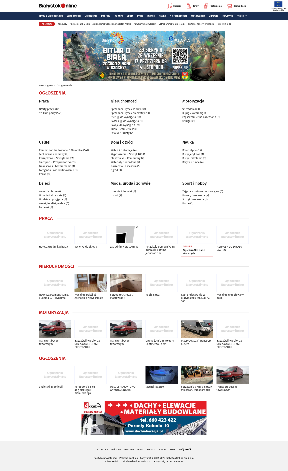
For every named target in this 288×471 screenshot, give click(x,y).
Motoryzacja (198, 15)
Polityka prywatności (105, 458)
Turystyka (227, 15)
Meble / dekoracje (122, 150)
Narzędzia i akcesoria (124, 166)
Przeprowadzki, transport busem (196, 342)
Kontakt (151, 449)
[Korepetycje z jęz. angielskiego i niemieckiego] (90, 375)
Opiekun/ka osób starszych (194, 252)
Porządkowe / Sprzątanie (54, 158)
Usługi (186, 121)
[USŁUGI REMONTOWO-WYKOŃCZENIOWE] (126, 375)
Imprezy (177, 6)
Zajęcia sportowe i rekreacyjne (200, 191)
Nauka (162, 15)
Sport (130, 15)
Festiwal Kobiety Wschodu (201, 24)
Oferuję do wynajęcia (123, 117)
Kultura (118, 15)
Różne (42, 174)
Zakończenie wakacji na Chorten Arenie (111, 24)
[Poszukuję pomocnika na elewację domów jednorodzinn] (162, 235)
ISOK (172, 449)
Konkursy (62, 24)
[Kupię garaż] (162, 283)
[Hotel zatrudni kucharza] (55, 235)
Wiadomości (74, 15)
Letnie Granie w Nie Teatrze (172, 24)
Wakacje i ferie (48, 191)
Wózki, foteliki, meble (52, 203)
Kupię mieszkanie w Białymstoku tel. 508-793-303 (196, 298)
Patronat (129, 449)
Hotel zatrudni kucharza (53, 246)
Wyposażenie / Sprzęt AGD (126, 154)
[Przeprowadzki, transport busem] (197, 329)
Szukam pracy (47, 113)
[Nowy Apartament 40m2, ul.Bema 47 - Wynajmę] (55, 283)
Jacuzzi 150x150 (155, 386)
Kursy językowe (191, 154)
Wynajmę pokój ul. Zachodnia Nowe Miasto (88, 296)
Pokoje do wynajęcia (123, 125)
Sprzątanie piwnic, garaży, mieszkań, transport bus (196, 388)
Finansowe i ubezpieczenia (55, 166)
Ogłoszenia (216, 6)
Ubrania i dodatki (121, 191)
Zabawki (44, 207)
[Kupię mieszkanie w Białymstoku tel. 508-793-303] (197, 283)
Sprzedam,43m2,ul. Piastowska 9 (121, 296)
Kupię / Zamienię (121, 129)
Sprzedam (188, 109)
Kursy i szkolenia (192, 158)
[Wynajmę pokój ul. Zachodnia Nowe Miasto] (90, 283)
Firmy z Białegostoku (51, 15)
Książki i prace (191, 162)
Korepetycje (189, 150)
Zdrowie (213, 15)
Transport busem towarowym (49, 342)
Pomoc (163, 449)
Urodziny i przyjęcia (51, 199)
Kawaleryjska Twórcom (145, 24)
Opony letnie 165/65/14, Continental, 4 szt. (160, 342)
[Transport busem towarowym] (55, 329)
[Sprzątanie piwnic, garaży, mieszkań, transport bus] (197, 375)
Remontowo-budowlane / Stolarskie (61, 150)
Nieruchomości (178, 15)
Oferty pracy (46, 109)
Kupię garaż (153, 294)
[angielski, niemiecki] (55, 375)
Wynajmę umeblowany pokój (230, 296)
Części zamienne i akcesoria (199, 117)
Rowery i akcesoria (193, 195)
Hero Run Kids (224, 24)
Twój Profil (185, 449)
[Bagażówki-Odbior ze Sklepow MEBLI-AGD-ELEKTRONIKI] (90, 329)
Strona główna (47, 85)
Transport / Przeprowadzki (55, 162)
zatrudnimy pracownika (124, 246)
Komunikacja (240, 6)
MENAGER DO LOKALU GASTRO (229, 248)
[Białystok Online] (58, 5)
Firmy (196, 6)
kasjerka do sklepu (85, 246)
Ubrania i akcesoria (50, 195)
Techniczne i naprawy (52, 154)
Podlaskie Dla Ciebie (80, 24)
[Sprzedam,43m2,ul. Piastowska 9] (126, 283)
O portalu (102, 449)
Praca (140, 15)
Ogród (114, 170)
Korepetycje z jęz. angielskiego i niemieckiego (85, 390)
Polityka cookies (128, 458)
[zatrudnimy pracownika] (126, 235)
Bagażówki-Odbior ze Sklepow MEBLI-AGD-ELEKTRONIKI (87, 344)
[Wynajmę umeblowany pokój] (232, 283)
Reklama (116, 449)
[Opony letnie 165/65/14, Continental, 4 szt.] (162, 329)
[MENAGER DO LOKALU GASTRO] (232, 235)
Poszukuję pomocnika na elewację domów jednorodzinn (160, 250)
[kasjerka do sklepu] (90, 235)
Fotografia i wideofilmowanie (56, 170)
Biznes (151, 15)
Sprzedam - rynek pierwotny (128, 113)
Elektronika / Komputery (125, 158)
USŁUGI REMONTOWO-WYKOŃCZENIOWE (123, 388)
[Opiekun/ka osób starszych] (197, 235)
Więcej (240, 15)
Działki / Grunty (120, 133)
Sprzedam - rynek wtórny (126, 109)
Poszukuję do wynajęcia (125, 121)
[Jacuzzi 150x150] (162, 375)
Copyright (145, 458)
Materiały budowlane (123, 162)
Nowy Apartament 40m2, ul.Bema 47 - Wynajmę (54, 296)
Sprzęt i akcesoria (193, 199)
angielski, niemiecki (51, 386)
